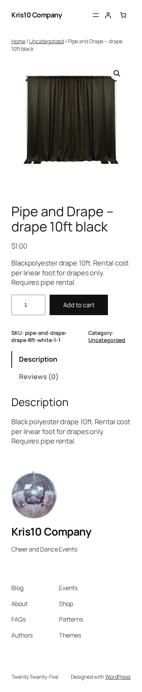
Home (18, 41)
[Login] (107, 15)
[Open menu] (95, 15)
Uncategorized (46, 41)
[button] (117, 73)
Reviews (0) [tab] (39, 376)
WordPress (118, 676)
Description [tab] (38, 359)
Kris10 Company (36, 14)
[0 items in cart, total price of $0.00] (123, 15)
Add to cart (78, 305)
